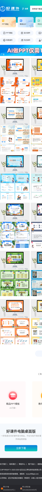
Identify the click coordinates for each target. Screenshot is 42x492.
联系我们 (12, 464)
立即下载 (21, 448)
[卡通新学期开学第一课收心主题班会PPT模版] (15, 128)
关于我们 (3, 464)
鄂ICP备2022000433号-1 (9, 488)
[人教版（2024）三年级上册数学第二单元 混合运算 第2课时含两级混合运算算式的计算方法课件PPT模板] (15, 321)
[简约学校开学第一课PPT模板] (15, 80)
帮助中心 (22, 464)
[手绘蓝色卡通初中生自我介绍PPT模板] (15, 225)
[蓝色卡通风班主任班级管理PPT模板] (15, 177)
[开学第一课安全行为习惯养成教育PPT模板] (15, 273)
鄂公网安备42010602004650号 (29, 488)
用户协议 (31, 464)
